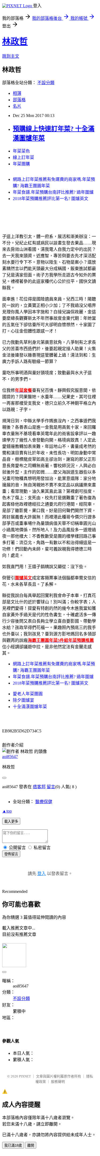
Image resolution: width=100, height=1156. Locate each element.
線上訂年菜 (23, 157)
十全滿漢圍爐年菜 (30, 706)
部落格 (19, 99)
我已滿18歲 (13, 1145)
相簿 (17, 93)
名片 (17, 106)
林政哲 (15, 41)
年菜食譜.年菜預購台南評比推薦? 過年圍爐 (53, 192)
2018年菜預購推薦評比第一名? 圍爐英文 (50, 198)
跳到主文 (10, 56)
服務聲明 (58, 1082)
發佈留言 (11, 854)
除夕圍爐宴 (23, 700)
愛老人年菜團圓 (28, 694)
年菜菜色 (21, 151)
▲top (7, 811)
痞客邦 (39, 786)
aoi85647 (10, 756)
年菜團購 (21, 164)
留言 (51, 786)
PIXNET (25, 1076)
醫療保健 (43, 801)
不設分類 (45, 82)
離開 (30, 1145)
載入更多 (11, 821)
